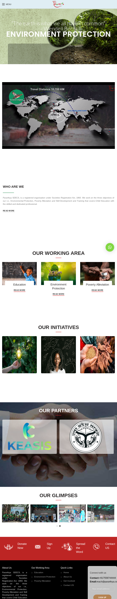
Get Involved (69, 581)
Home (66, 572)
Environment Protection (44, 577)
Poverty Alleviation (42, 581)
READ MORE (9, 211)
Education (38, 572)
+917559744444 (107, 578)
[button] (110, 247)
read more (19, 290)
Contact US (68, 585)
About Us (67, 577)
